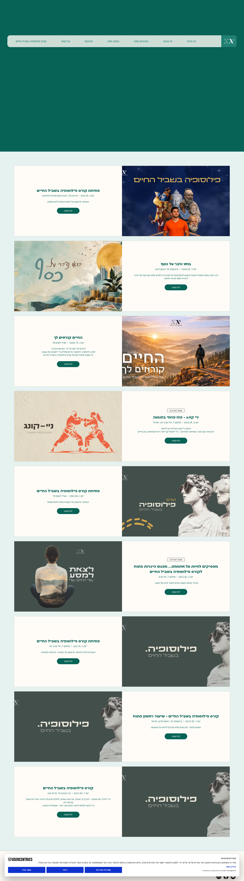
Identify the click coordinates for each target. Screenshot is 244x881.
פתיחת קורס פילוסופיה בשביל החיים (68, 191)
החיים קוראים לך (68, 338)
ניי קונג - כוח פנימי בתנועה (176, 418)
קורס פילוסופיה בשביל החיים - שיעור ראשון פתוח (176, 716)
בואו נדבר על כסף (176, 264)
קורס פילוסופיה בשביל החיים (68, 788)
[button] (168, 41)
